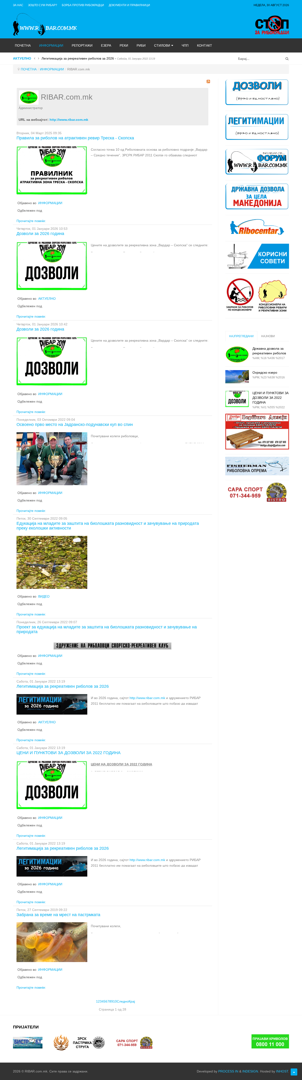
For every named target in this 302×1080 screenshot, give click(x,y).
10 (115, 1001)
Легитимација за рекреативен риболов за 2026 (63, 686)
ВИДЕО (44, 596)
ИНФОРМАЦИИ (52, 69)
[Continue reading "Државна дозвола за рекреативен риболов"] (237, 354)
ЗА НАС (18, 5)
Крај (132, 1001)
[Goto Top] (294, 1072)
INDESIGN (250, 1071)
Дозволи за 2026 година (40, 233)
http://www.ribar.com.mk (69, 119)
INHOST (282, 1071)
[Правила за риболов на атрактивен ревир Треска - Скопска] (52, 170)
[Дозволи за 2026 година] (52, 266)
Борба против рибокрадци (83, 5)
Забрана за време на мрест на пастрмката (58, 914)
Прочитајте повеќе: (31, 221)
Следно (123, 1001)
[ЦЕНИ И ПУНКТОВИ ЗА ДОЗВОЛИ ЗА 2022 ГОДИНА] (52, 785)
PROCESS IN (228, 1071)
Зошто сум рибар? (42, 5)
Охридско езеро (264, 372)
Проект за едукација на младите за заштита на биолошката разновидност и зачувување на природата (107, 629)
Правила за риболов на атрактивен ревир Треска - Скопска (75, 138)
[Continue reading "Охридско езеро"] (237, 376)
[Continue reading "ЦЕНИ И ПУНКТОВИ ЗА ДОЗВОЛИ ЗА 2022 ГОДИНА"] (237, 399)
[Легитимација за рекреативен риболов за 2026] (52, 704)
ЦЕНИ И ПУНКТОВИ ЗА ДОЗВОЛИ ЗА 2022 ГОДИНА (69, 752)
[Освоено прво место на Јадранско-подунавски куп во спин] (52, 458)
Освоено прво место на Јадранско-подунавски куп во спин (75, 424)
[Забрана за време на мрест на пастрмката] (52, 942)
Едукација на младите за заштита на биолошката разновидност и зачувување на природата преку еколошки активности (108, 525)
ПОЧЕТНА (29, 69)
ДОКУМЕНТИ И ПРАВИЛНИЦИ (129, 5)
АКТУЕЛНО (47, 298)
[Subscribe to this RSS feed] (208, 81)
